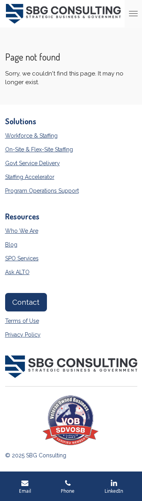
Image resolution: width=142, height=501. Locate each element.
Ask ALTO (17, 272)
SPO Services (22, 258)
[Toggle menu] (133, 14)
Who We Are (21, 231)
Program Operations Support (42, 191)
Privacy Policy (23, 335)
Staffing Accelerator (29, 177)
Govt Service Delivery (32, 163)
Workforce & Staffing (31, 136)
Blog (11, 244)
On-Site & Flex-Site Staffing (39, 149)
